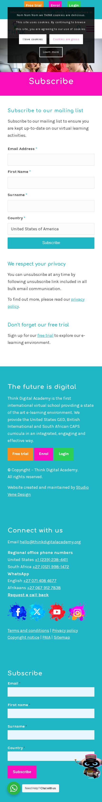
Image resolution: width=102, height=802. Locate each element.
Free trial (34, 5)
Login (74, 5)
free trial (45, 335)
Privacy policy (65, 630)
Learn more (51, 52)
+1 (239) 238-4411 (51, 559)
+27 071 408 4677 (39, 580)
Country (16, 218)
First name (19, 705)
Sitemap (62, 637)
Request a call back (28, 594)
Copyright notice (23, 637)
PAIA (46, 637)
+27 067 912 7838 (44, 587)
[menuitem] (34, 5)
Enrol (55, 5)
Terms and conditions (28, 630)
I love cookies (33, 39)
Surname (17, 195)
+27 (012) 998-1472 (50, 566)
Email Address (22, 148)
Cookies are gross (66, 39)
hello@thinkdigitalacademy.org (50, 542)
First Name (19, 171)
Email (14, 683)
